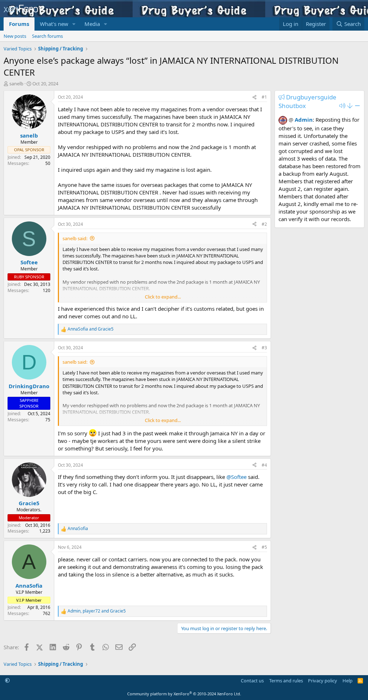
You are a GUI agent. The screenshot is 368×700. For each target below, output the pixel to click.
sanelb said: (75, 238)
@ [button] (291, 119)
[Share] (254, 97)
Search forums (47, 36)
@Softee (236, 476)
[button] (74, 24)
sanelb (16, 83)
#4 (264, 465)
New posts (15, 36)
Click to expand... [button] (163, 296)
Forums (19, 23)
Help (347, 680)
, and (97, 611)
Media (92, 23)
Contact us (252, 680)
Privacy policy (322, 680)
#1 (264, 97)
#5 (264, 547)
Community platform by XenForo (184, 693)
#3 (264, 348)
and (91, 329)
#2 (264, 224)
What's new (54, 23)
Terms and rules (286, 680)
